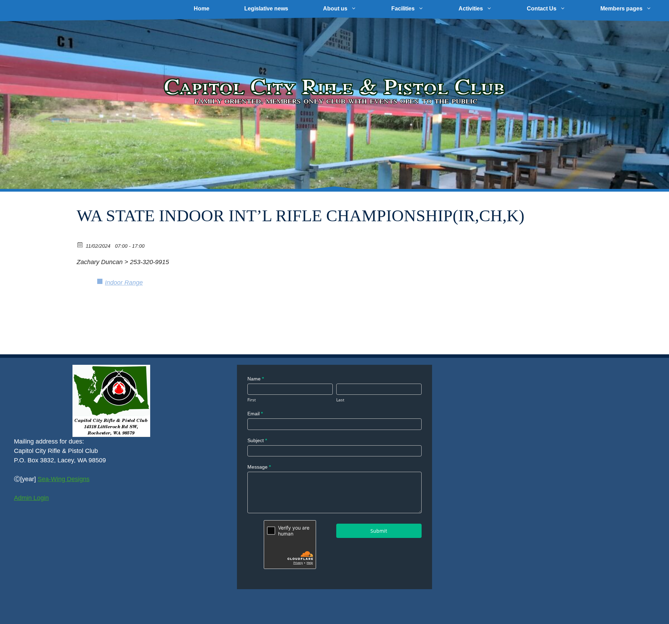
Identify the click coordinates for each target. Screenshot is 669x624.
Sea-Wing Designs (64, 479)
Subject (257, 440)
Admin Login (31, 497)
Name (255, 379)
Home (201, 8)
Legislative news (266, 8)
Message (259, 467)
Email (255, 413)
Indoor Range (124, 282)
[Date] (80, 244)
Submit (378, 530)
